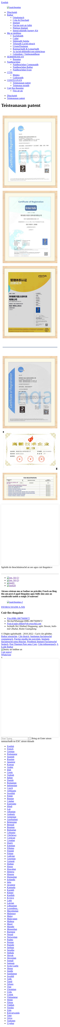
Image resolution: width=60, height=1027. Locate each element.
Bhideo (16, 75)
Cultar (15, 38)
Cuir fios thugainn (15, 88)
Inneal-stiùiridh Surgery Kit (25, 30)
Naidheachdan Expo (22, 70)
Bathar (10, 15)
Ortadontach (18, 17)
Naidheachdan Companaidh (25, 64)
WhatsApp (6, 654)
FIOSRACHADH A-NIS (13, 607)
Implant (16, 22)
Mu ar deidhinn (14, 33)
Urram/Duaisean (20, 46)
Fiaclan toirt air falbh (22, 25)
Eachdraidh (18, 36)
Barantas (17, 59)
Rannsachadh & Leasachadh (26, 49)
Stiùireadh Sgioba (21, 41)
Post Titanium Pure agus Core (23, 644)
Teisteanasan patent (22, 83)
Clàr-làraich (23, 636)
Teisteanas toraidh (21, 85)
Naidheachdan (13, 62)
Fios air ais (18, 90)
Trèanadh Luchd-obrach (24, 43)
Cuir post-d (6, 652)
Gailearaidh (18, 77)
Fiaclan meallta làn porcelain (27, 639)
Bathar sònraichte (9, 636)
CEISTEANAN (14, 80)
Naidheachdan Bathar (23, 67)
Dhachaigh (12, 12)
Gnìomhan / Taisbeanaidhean (26, 54)
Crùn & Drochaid (21, 20)
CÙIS (9, 72)
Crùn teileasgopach (47, 644)
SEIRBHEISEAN (15, 56)
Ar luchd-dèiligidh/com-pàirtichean (29, 51)
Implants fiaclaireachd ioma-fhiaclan (25, 640)
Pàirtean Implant (20, 28)
